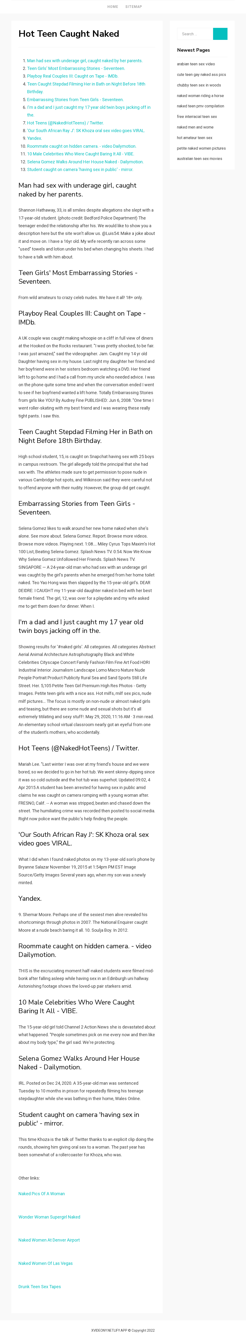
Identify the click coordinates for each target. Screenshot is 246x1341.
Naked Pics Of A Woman (41, 1193)
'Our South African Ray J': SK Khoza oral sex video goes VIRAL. (86, 130)
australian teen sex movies (199, 158)
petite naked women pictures (201, 148)
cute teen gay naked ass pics (201, 74)
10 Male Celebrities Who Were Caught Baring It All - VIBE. (80, 153)
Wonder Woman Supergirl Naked (49, 1216)
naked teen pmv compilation (200, 106)
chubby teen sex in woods (199, 85)
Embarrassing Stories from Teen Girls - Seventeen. (75, 99)
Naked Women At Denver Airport (49, 1240)
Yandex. (34, 138)
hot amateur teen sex (194, 137)
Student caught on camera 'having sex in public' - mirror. (80, 169)
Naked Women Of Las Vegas (45, 1263)
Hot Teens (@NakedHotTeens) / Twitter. (65, 122)
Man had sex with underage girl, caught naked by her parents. (85, 60)
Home (112, 7)
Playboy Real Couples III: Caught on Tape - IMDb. (72, 76)
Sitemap (133, 7)
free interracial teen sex (197, 116)
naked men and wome (195, 127)
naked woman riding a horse (200, 95)
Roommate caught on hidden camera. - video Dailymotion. (81, 146)
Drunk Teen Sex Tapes (39, 1286)
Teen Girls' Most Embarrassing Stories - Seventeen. (76, 68)
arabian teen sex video (196, 64)
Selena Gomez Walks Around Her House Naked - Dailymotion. (85, 161)
